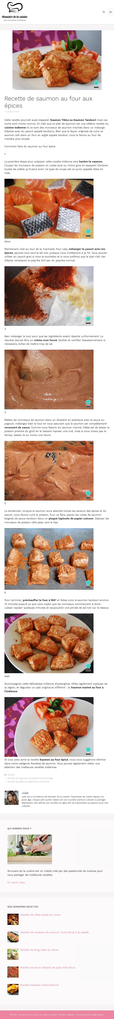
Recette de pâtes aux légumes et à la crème (28, 782)
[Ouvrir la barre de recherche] (103, 12)
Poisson (11, 775)
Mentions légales (66, 1015)
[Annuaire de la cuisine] (15, 11)
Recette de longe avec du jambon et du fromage (30, 778)
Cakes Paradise (50, 1015)
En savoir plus (16, 882)
